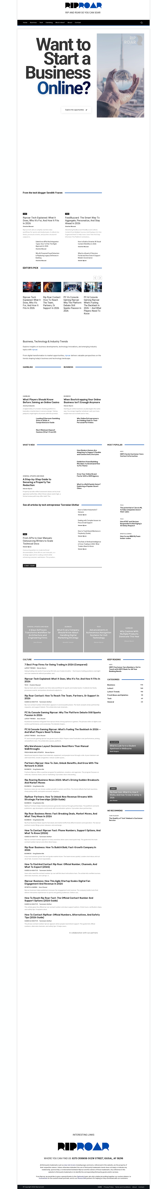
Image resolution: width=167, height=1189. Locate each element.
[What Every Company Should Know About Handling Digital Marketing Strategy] (68, 634)
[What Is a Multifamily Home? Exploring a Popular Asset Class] (69, 486)
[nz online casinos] (38, 955)
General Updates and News (33, 476)
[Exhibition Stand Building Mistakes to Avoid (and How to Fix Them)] (69, 464)
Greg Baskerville (38, 769)
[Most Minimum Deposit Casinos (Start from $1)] (28, 433)
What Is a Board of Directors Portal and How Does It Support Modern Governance (89, 255)
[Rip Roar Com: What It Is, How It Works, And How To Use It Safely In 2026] (125, 781)
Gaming (113, 788)
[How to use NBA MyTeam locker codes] (112, 536)
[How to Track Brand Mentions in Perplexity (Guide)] (70, 534)
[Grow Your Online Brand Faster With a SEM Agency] (69, 475)
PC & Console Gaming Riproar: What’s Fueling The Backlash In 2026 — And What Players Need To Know (92, 305)
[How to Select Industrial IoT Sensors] (70, 512)
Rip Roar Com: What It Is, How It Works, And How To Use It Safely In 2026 (125, 795)
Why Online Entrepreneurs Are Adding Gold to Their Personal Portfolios (88, 420)
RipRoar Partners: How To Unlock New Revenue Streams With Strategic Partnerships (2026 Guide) (58, 798)
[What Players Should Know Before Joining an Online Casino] (42, 382)
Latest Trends (30, 668)
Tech (25, 214)
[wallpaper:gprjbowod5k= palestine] (125, 135)
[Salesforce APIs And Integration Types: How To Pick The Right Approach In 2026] (28, 244)
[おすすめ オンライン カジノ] (39, 940)
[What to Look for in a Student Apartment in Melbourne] (125, 732)
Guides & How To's (31, 702)
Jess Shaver (41, 719)
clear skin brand (69, 1165)
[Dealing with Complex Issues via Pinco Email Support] (70, 523)
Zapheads (80, 1176)
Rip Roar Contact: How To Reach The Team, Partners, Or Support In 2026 (52, 302)
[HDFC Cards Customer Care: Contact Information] (112, 454)
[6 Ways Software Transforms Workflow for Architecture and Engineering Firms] (38, 634)
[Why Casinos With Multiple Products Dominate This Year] (129, 634)
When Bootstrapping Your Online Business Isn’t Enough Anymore (82, 401)
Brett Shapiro (114, 751)
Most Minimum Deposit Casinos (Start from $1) (46, 431)
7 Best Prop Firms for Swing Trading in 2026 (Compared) (56, 664)
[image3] (83, 135)
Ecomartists (43, 1178)
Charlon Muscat (28, 226)
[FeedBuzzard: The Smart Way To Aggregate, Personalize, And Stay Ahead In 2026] (83, 205)
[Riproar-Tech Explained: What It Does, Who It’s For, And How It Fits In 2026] (41, 205)
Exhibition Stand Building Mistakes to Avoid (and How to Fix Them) (88, 464)
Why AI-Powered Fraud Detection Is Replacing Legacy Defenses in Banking (47, 255)
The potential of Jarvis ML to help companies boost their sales (131, 510)
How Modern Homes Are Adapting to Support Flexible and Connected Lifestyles (89, 452)
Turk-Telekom (114, 815)
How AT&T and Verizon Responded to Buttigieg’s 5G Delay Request (131, 524)
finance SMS (82, 1178)
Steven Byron (82, 260)
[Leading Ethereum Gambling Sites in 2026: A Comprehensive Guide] (28, 421)
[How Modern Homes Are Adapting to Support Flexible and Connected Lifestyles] (69, 453)
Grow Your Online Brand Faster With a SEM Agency (88, 475)
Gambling (26, 396)
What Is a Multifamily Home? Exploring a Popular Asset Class (89, 486)
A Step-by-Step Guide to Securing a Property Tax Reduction (37, 482)
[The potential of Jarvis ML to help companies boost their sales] (112, 508)
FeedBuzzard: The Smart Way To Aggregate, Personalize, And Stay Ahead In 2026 (82, 220)
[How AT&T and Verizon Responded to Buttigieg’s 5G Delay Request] (112, 522)
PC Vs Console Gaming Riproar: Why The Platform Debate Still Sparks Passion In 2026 (72, 304)
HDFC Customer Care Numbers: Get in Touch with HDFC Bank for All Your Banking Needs (125, 669)
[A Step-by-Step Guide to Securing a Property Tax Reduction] (42, 461)
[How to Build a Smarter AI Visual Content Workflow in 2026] (70, 244)
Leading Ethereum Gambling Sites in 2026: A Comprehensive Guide (48, 420)
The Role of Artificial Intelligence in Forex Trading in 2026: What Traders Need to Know (89, 544)
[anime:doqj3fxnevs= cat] (41, 135)
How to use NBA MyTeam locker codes (130, 537)
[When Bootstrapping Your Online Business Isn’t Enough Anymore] (83, 382)
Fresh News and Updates (34, 752)
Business (67, 396)
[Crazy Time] (59, 1074)
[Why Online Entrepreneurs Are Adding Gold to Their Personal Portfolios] (69, 421)
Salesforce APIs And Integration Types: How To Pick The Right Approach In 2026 (47, 244)
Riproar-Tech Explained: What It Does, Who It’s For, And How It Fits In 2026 (41, 220)
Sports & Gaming (126, 533)
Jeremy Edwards (29, 406)
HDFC (121, 451)
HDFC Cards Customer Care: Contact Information (132, 455)
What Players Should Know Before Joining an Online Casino (41, 401)
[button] (141, 22)
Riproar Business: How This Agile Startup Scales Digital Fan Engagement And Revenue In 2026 (57, 882)
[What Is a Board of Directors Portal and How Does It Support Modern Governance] (70, 256)
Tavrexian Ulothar (45, 702)
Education (114, 742)
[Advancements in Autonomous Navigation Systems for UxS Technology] (99, 634)
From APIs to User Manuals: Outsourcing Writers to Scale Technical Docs (38, 541)
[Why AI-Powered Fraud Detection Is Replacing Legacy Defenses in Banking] (28, 256)
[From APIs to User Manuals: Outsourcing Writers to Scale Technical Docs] (41, 522)
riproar (34, 349)
